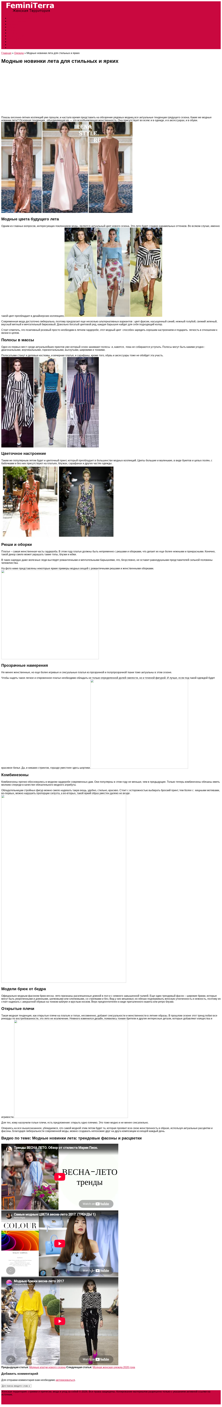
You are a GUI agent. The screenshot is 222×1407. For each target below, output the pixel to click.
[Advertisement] (111, 90)
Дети (10, 44)
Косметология (16, 35)
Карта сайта (20, 1394)
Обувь (11, 27)
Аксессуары (15, 38)
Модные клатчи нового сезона (47, 1367)
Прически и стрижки (20, 18)
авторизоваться (65, 1380)
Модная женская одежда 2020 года (114, 1367)
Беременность (16, 41)
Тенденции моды (18, 21)
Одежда (12, 32)
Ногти (11, 30)
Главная (6, 53)
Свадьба (13, 24)
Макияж (12, 47)
